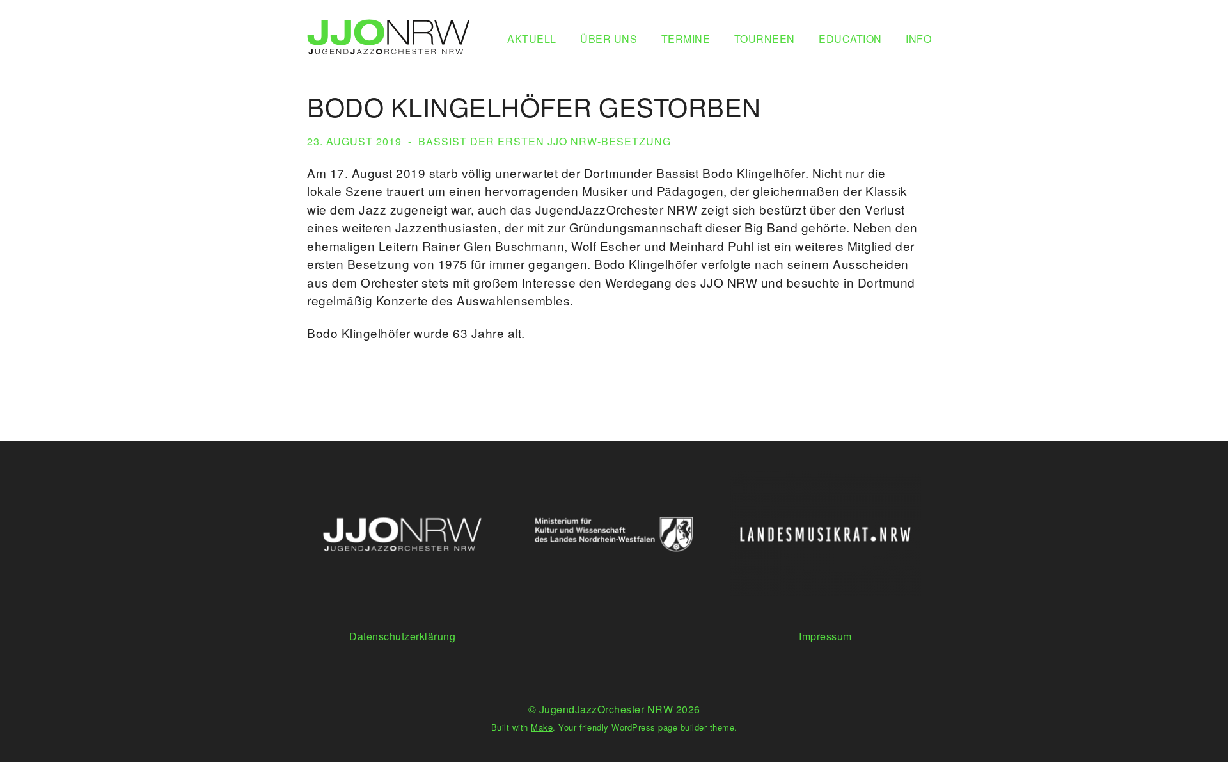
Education (850, 38)
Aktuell (531, 38)
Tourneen (764, 38)
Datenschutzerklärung (402, 636)
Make (542, 727)
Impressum (825, 636)
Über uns (608, 38)
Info (918, 38)
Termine (686, 38)
